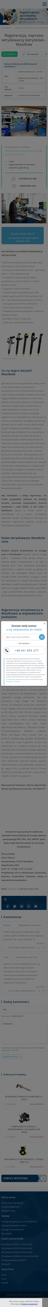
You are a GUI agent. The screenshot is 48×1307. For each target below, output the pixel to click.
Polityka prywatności (29, 1304)
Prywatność (10, 681)
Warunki (17, 681)
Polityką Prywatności (28, 661)
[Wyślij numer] (42, 637)
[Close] (44, 623)
